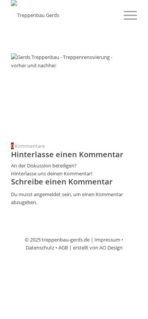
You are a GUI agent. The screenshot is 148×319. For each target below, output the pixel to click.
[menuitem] (126, 15)
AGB (63, 247)
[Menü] (126, 15)
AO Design (111, 247)
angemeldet (47, 194)
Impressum (107, 239)
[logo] (61, 15)
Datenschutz (40, 247)
